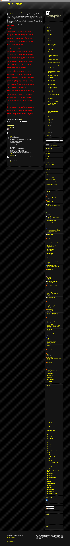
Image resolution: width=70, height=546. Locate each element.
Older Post (41, 168)
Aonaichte (48, 330)
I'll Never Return (50, 105)
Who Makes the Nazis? (51, 491)
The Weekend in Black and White (52, 197)
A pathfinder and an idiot (52, 58)
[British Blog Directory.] (53, 145)
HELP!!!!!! (48, 354)
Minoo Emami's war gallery (52, 44)
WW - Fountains (50, 81)
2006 (48, 135)
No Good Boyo (49, 349)
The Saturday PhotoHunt (51, 477)
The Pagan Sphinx (50, 362)
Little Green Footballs (51, 436)
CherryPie (11, 127)
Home (25, 168)
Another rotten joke (51, 90)
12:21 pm (11, 145)
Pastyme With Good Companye (52, 456)
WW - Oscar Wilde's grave (52, 117)
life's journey (49, 434)
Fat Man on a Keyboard (51, 415)
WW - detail (49, 97)
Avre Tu (49, 56)
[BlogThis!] (23, 121)
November (49, 34)
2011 (48, 27)
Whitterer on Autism (50, 489)
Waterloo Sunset (50, 63)
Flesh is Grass (49, 228)
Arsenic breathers (50, 119)
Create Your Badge (48, 501)
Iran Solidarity (49, 426)
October (49, 35)
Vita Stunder (49, 485)
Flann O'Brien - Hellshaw (50, 164)
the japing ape (49, 475)
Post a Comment (11, 163)
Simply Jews (49, 260)
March (49, 129)
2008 (48, 31)
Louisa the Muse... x (50, 440)
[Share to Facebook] (25, 121)
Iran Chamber (48, 158)
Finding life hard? (50, 212)
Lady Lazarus (50, 120)
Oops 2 (49, 115)
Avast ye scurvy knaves (51, 73)
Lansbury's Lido (50, 432)
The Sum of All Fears (50, 310)
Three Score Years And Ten (51, 245)
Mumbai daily (49, 448)
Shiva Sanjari (48, 174)
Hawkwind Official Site (49, 186)
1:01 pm (11, 153)
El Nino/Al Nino (50, 78)
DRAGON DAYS (49, 196)
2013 (48, 24)
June (49, 125)
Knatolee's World (50, 269)
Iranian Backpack (50, 428)
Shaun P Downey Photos (50, 151)
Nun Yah (48, 454)
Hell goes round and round (52, 84)
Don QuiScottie (49, 329)
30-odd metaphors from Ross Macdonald (53, 217)
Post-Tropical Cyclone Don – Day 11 (52, 242)
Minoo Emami (48, 169)
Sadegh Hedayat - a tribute (50, 179)
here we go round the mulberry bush (52, 314)
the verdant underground (51, 341)
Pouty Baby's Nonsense (51, 458)
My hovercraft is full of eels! (52, 450)
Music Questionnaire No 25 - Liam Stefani (53, 370)
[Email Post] (20, 121)
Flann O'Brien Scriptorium (50, 162)
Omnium (48, 204)
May (48, 126)
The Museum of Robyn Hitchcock (51, 184)
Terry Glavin (49, 468)
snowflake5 (49, 345)
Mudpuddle (49, 446)
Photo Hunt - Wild (50, 91)
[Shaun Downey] (47, 500)
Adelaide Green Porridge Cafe (52, 281)
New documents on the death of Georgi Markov (53, 102)
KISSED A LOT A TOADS (51, 430)
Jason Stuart (50, 95)
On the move (49, 298)
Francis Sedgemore (50, 249)
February (49, 130)
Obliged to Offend (50, 373)
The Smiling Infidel (50, 375)
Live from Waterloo (50, 438)
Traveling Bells (49, 481)
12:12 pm (11, 134)
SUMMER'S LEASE (50, 201)
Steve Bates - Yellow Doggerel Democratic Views (52, 292)
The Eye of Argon (11, 13)
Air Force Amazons (50, 276)
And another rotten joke (51, 88)
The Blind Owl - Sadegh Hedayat (51, 181)
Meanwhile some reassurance (52, 87)
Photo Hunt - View (50, 49)
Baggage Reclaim (50, 369)
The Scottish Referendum (51, 346)
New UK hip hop (49, 338)
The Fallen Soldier (51, 67)
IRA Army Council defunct (52, 113)
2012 (48, 26)
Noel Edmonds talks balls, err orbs (53, 83)
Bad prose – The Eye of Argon (52, 45)
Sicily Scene (49, 200)
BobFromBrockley (50, 234)
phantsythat (49, 238)
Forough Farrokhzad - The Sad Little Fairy (53, 177)
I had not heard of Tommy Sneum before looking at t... (53, 104)
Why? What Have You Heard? (52, 493)
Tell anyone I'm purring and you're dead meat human (53, 53)
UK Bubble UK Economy (51, 483)
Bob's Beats (49, 337)
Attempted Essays (50, 309)
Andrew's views (49, 377)
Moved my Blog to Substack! (51, 254)
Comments (49, 508)
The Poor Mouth (14, 4)
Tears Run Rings (50, 98)
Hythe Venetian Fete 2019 (51, 273)
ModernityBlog (49, 444)
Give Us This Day (50, 424)
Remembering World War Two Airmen (53, 462)
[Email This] (22, 121)
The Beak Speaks (50, 473)
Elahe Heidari (48, 153)
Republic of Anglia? (50, 250)
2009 (48, 30)
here (21, 119)
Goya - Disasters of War (50, 187)
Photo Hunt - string (51, 108)
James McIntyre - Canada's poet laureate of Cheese (53, 47)
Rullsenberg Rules (50, 324)
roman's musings (50, 466)
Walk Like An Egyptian (50, 282)
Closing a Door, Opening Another (52, 321)
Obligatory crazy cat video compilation (54, 62)
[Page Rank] (47, 145)
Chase (48, 270)
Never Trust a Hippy (50, 333)
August (49, 122)
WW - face (49, 38)
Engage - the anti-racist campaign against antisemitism (53, 413)
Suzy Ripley (48, 167)
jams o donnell (12, 131)
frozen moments (50, 419)
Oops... (49, 116)
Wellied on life (49, 487)
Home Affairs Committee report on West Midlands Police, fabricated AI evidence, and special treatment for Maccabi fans (53, 230)
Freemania (49, 317)
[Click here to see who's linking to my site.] (11, 537)
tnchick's (48, 479)
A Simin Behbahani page (50, 182)
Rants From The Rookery (51, 460)
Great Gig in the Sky (51, 77)
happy (48, 366)
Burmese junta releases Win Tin (53, 59)
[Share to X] (24, 121)
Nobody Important (50, 357)
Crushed (11, 136)
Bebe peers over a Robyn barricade (53, 94)
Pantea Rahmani (48, 156)
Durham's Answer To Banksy (51, 342)
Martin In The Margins (51, 297)
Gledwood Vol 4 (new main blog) (52, 301)
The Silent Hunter (50, 209)
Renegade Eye (49, 464)
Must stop (48, 213)
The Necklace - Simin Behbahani (53, 55)
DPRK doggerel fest (51, 92)
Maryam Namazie (50, 442)
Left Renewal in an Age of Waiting (52, 235)
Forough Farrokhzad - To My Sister (53, 68)
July (48, 123)
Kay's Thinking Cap (50, 353)
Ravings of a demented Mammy (52, 313)
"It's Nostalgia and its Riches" (52, 285)
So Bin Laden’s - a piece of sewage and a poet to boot (53, 65)
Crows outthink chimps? (51, 80)
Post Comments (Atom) (27, 170)
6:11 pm (11, 161)
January (49, 132)
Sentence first (49, 216)
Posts (48, 506)
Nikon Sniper (49, 452)
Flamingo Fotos (49, 417)
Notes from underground (51, 220)
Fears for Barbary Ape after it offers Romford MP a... (53, 42)
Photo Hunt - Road (51, 70)
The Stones (49, 107)
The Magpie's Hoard (50, 379)
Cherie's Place (49, 193)
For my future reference (50, 246)
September (50, 37)
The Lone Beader (50, 253)
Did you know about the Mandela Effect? (53, 266)
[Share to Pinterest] (26, 121)
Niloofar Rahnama (49, 172)
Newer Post (9, 168)
